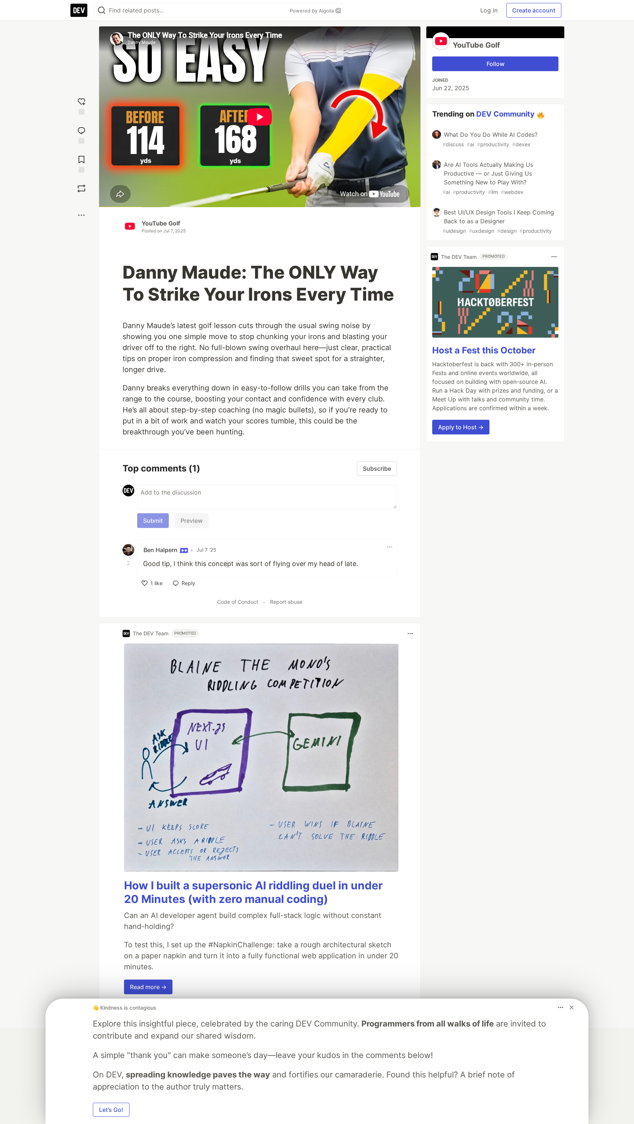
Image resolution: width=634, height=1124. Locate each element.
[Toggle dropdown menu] (390, 547)
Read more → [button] (148, 987)
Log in (489, 10)
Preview (192, 520)
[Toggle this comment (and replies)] (129, 563)
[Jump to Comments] (81, 134)
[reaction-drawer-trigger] (81, 105)
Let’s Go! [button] (111, 1109)
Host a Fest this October (484, 350)
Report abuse (286, 602)
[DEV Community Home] (79, 10)
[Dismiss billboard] (571, 1007)
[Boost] (81, 188)
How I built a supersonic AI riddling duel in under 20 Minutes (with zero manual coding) (253, 892)
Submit (153, 520)
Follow (495, 63)
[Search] (101, 10)
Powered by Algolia (312, 11)
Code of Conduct (237, 602)
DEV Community (505, 114)
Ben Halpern (161, 550)
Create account (533, 10)
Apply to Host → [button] (461, 427)
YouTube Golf (161, 223)
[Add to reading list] (81, 163)
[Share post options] (81, 215)
